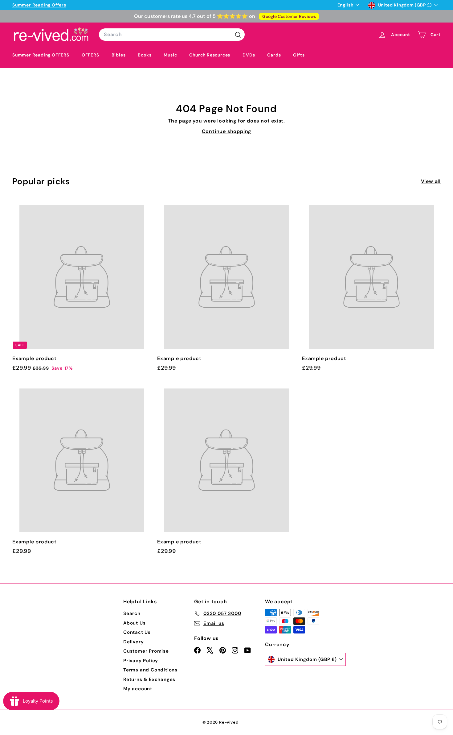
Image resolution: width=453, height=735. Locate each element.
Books (144, 55)
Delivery (133, 642)
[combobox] (172, 34)
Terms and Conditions (150, 670)
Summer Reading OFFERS (40, 55)
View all (431, 181)
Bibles (119, 55)
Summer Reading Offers (39, 5)
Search (132, 613)
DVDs (249, 55)
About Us (134, 623)
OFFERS (90, 55)
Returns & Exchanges (149, 679)
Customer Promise (146, 651)
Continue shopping (226, 131)
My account (137, 689)
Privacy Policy (140, 661)
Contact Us (137, 632)
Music (170, 55)
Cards (274, 55)
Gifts (298, 55)
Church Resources (209, 55)
